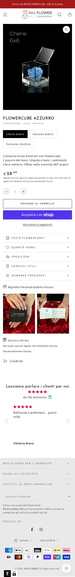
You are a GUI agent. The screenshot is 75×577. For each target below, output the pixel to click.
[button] (59, 14)
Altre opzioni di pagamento (37, 224)
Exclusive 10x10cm (18, 144)
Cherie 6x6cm (15, 134)
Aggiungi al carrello (37, 203)
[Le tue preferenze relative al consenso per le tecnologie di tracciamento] (14, 573)
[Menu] (5, 14)
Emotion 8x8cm (43, 134)
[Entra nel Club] (69, 496)
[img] (37, 391)
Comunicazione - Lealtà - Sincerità (23, 123)
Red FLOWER (31, 568)
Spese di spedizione (28, 178)
